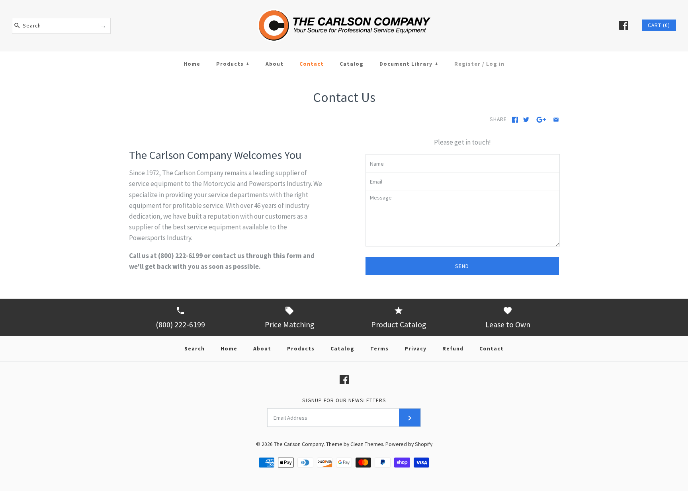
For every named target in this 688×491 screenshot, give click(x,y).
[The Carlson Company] (344, 5)
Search (194, 348)
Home (192, 64)
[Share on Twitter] (526, 120)
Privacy (415, 348)
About (274, 64)
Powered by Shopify (408, 444)
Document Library (408, 64)
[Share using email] (556, 120)
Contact (311, 64)
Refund (452, 348)
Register (467, 64)
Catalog (352, 64)
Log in (495, 64)
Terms (379, 348)
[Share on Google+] (541, 120)
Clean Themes (366, 444)
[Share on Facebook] (515, 120)
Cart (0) (659, 25)
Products (233, 64)
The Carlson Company (299, 444)
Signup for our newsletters (344, 400)
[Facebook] (623, 25)
